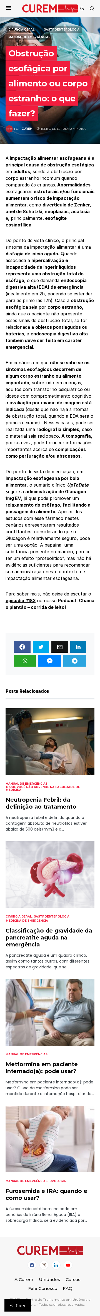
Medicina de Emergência (27, 921)
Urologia (57, 1181)
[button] (8, 8)
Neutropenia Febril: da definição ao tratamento (41, 803)
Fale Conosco (42, 1288)
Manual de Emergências (29, 37)
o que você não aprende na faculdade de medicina (43, 788)
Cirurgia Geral (21, 29)
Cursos (73, 1279)
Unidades (49, 1279)
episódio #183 (21, 600)
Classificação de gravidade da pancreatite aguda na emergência (49, 937)
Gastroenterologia (61, 29)
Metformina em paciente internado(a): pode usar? (42, 1068)
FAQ (67, 1288)
